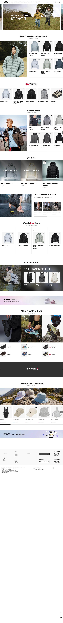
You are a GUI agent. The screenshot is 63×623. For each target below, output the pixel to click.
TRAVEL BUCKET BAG (54, 443)
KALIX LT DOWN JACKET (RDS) (54, 245)
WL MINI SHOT (51, 284)
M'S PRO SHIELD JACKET (33, 145)
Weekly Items (31, 223)
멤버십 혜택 (16, 486)
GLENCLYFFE (53, 101)
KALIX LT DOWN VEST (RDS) (43, 101)
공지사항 (16, 484)
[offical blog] (40, 486)
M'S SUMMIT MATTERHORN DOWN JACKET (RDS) (18, 102)
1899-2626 (56, 485)
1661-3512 (56, 477)
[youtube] (48, 486)
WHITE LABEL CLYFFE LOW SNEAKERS (37, 213)
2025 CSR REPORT (6, 480)
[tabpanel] (13, 59)
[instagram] (46, 486)
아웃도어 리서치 (29, 480)
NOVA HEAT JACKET (45, 127)
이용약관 (16, 485)
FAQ (15, 480)
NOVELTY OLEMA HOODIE (45, 145)
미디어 (4, 483)
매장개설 (16, 477)
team (4, 482)
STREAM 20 (2, 443)
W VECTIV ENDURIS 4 (32, 352)
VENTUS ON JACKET (57, 71)
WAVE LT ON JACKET (33, 71)
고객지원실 (16, 479)
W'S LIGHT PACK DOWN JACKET (45, 72)
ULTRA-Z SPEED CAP (16, 443)
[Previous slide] (22, 277)
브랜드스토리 (5, 477)
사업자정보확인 (14, 492)
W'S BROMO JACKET (57, 145)
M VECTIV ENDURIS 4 (32, 346)
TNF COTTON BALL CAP (29, 443)
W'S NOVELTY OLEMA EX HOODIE (58, 128)
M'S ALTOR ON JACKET (33, 53)
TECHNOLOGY (5, 481)
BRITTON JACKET (32, 127)
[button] (8, 383)
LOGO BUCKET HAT (41, 443)
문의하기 (16, 482)
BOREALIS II (38, 284)
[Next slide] (59, 208)
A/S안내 (16, 483)
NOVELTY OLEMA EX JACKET (23, 245)
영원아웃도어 (28, 477)
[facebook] (44, 486)
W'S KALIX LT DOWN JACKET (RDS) (38, 246)
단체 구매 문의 (16, 478)
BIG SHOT (25, 284)
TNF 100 (4, 484)
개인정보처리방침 (4, 496)
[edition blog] (42, 486)
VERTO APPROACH (52, 346)
